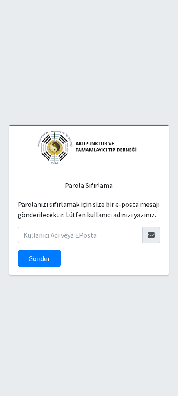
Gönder (39, 258)
